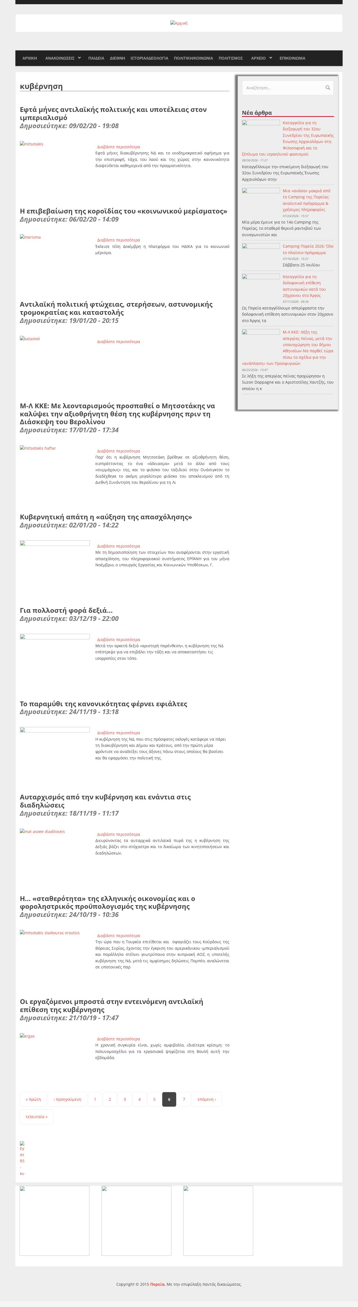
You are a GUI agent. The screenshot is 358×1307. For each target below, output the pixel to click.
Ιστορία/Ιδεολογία (149, 58)
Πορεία (157, 1284)
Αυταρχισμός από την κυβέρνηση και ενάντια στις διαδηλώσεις (105, 800)
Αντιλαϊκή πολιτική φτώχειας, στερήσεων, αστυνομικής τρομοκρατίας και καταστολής (116, 308)
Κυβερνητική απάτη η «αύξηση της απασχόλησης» (106, 516)
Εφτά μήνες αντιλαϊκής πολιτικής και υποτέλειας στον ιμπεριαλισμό (113, 113)
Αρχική (29, 58)
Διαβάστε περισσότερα (118, 146)
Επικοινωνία (292, 58)
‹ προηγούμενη (67, 1099)
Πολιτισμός (231, 58)
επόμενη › (207, 1099)
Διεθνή (117, 58)
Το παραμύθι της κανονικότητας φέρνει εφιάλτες (103, 703)
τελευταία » (37, 1116)
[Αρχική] (179, 22)
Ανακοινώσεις (59, 58)
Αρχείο (258, 58)
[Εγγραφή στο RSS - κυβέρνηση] (124, 1159)
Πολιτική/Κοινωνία (193, 58)
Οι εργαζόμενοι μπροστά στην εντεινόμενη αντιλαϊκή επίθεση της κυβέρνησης (111, 1005)
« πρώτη (33, 1099)
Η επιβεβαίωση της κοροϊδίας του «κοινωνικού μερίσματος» (123, 210)
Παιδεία (96, 58)
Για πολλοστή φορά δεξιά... (66, 610)
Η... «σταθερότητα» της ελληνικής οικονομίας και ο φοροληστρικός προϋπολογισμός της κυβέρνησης (107, 902)
